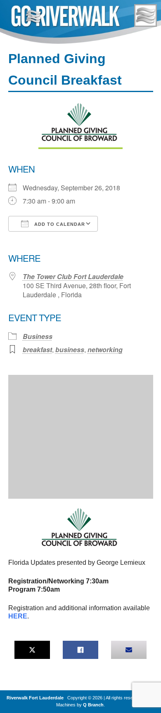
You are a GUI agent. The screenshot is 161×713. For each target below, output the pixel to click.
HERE (17, 616)
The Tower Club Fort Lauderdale (73, 276)
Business (37, 336)
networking (105, 349)
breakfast (37, 349)
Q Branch (93, 704)
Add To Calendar (59, 224)
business (69, 349)
